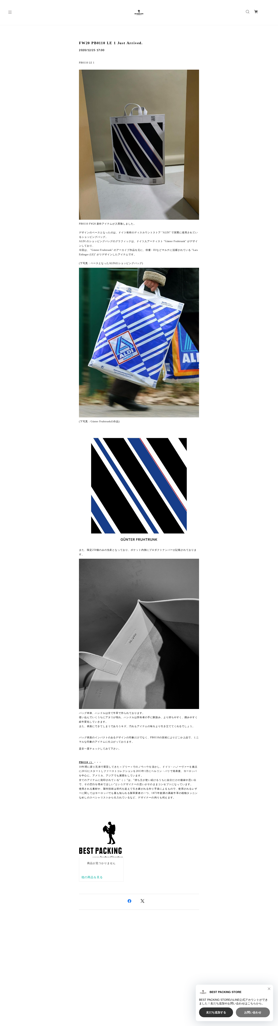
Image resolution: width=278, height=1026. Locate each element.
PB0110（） (86, 762)
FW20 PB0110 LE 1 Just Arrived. (111, 43)
